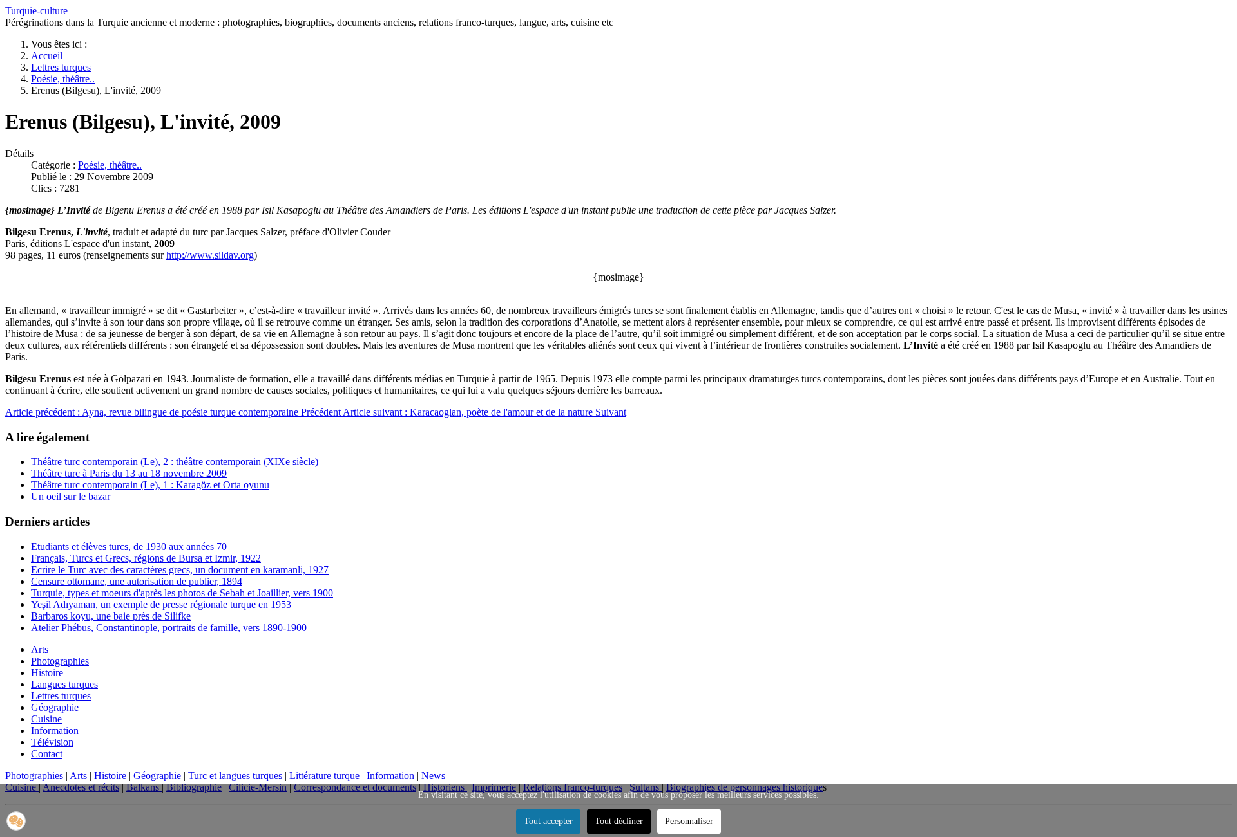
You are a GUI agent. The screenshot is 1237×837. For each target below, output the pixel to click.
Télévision (52, 742)
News (433, 775)
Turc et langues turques (235, 775)
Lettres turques (61, 695)
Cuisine (46, 718)
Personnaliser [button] (689, 821)
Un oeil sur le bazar (70, 496)
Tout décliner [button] (619, 821)
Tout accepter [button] (548, 821)
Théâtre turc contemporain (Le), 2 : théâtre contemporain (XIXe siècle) (174, 461)
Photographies (60, 661)
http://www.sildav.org (210, 255)
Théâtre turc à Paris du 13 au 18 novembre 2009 (129, 473)
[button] (16, 821)
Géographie (55, 707)
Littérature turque (324, 775)
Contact (46, 753)
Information (55, 730)
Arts (39, 649)
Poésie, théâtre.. (110, 165)
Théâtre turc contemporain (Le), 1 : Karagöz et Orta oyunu (150, 484)
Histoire (47, 672)
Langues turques (64, 684)
